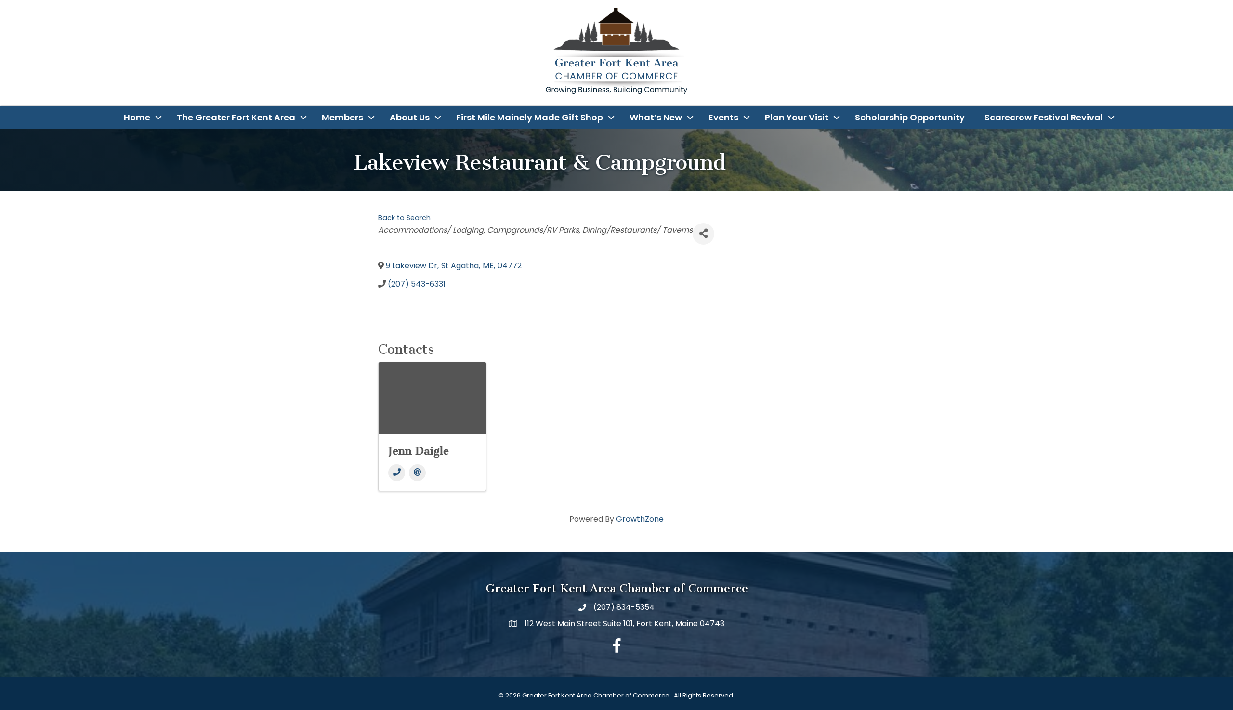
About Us (410, 117)
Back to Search (404, 218)
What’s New (656, 117)
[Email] (417, 472)
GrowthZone (640, 519)
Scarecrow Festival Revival (1043, 117)
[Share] (703, 234)
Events (723, 117)
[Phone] (396, 472)
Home (137, 117)
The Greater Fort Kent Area (236, 117)
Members (342, 117)
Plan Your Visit (796, 117)
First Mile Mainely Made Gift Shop (529, 117)
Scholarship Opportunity (910, 117)
